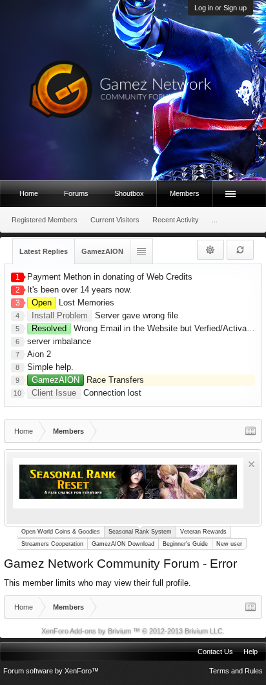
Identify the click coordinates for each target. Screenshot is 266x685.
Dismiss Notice (251, 464)
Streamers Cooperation (52, 544)
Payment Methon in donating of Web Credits (109, 277)
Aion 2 (39, 354)
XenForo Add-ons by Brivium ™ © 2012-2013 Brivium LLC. (133, 631)
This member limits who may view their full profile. (97, 583)
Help (250, 651)
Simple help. (50, 367)
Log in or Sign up (220, 8)
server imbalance (59, 341)
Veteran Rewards (203, 531)
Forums (76, 193)
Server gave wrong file (105, 315)
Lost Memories (73, 302)
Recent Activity (175, 220)
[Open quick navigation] (250, 431)
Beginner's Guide (185, 544)
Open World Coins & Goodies (60, 531)
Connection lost (86, 393)
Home (28, 193)
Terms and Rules (236, 671)
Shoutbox (129, 193)
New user (229, 544)
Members (185, 193)
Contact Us (215, 651)
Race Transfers (88, 380)
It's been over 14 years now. (79, 289)
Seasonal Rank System (140, 531)
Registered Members (44, 220)
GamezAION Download (123, 544)
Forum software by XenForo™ (51, 671)
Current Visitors (114, 220)
